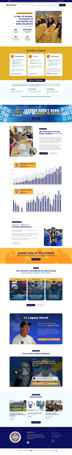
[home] (11, 5)
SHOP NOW (48, 339)
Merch (53, 440)
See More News (36, 422)
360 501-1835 (56, 432)
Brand (53, 441)
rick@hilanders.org (57, 434)
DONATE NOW (36, 259)
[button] (28, 5)
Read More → (12, 419)
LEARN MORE (36, 118)
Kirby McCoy (52, 450)
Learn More (45, 383)
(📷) (56, 450)
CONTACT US (54, 153)
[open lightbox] (36, 174)
